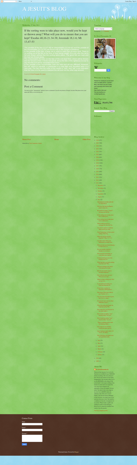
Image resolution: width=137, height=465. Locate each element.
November (101, 188)
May (99, 343)
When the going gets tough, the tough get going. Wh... (105, 306)
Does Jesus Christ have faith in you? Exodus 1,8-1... (105, 293)
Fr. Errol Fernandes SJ (102, 369)
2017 (97, 166)
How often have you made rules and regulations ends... (105, 336)
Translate (106, 31)
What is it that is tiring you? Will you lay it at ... (105, 280)
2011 (97, 183)
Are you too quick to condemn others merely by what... (105, 228)
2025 (97, 143)
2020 (97, 157)
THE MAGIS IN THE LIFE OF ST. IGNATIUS (105, 202)
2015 (97, 171)
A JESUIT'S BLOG (44, 8)
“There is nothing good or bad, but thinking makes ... (105, 323)
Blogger (76, 452)
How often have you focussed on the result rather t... (105, 310)
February (100, 352)
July (99, 199)
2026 (97, 140)
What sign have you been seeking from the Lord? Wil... (105, 263)
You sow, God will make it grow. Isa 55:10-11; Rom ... (105, 297)
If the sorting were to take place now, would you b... (105, 215)
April (99, 346)
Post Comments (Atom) (35, 143)
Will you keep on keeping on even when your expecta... (104, 254)
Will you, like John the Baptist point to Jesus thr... (105, 207)
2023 (97, 149)
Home (56, 139)
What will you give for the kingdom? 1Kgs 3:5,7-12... (104, 237)
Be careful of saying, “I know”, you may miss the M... (105, 211)
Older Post (86, 139)
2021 (97, 154)
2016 (97, 169)
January (100, 354)
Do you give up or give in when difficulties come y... (105, 301)
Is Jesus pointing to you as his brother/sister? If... (104, 258)
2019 (97, 160)
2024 (97, 146)
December (100, 185)
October (100, 191)
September (101, 194)
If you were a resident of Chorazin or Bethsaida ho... (105, 288)
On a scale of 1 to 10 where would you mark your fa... (104, 327)
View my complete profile (101, 410)
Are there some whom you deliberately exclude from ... (105, 241)
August (100, 197)
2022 (97, 151)
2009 (97, 361)
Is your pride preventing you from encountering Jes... (104, 284)
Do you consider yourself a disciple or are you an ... (104, 250)
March (99, 349)
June (99, 340)
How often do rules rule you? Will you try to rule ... (104, 276)
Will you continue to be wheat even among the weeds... (105, 267)
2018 (97, 163)
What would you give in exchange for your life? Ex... (105, 224)
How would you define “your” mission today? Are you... (105, 314)
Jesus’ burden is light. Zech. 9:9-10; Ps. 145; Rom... (105, 331)
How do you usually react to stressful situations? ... (104, 271)
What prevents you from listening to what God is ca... (106, 245)
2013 (97, 177)
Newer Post (26, 139)
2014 (97, 174)
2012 (97, 180)
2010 (97, 358)
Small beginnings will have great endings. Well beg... (105, 233)
